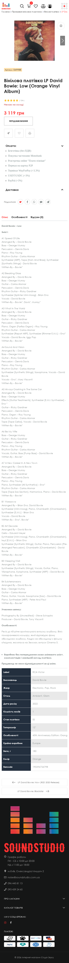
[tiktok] (16, 922)
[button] (62, 40)
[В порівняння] (30, 133)
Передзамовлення (18, 121)
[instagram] (5, 922)
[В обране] (19, 133)
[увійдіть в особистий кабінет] (50, 6)
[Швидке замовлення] (8, 133)
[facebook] (11, 922)
